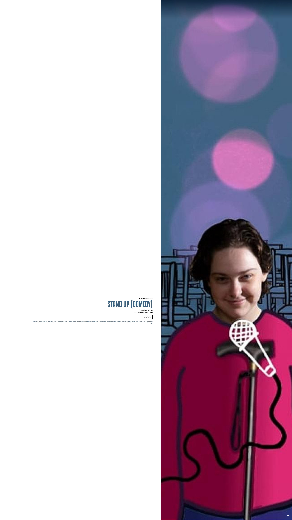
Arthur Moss (143, 298)
